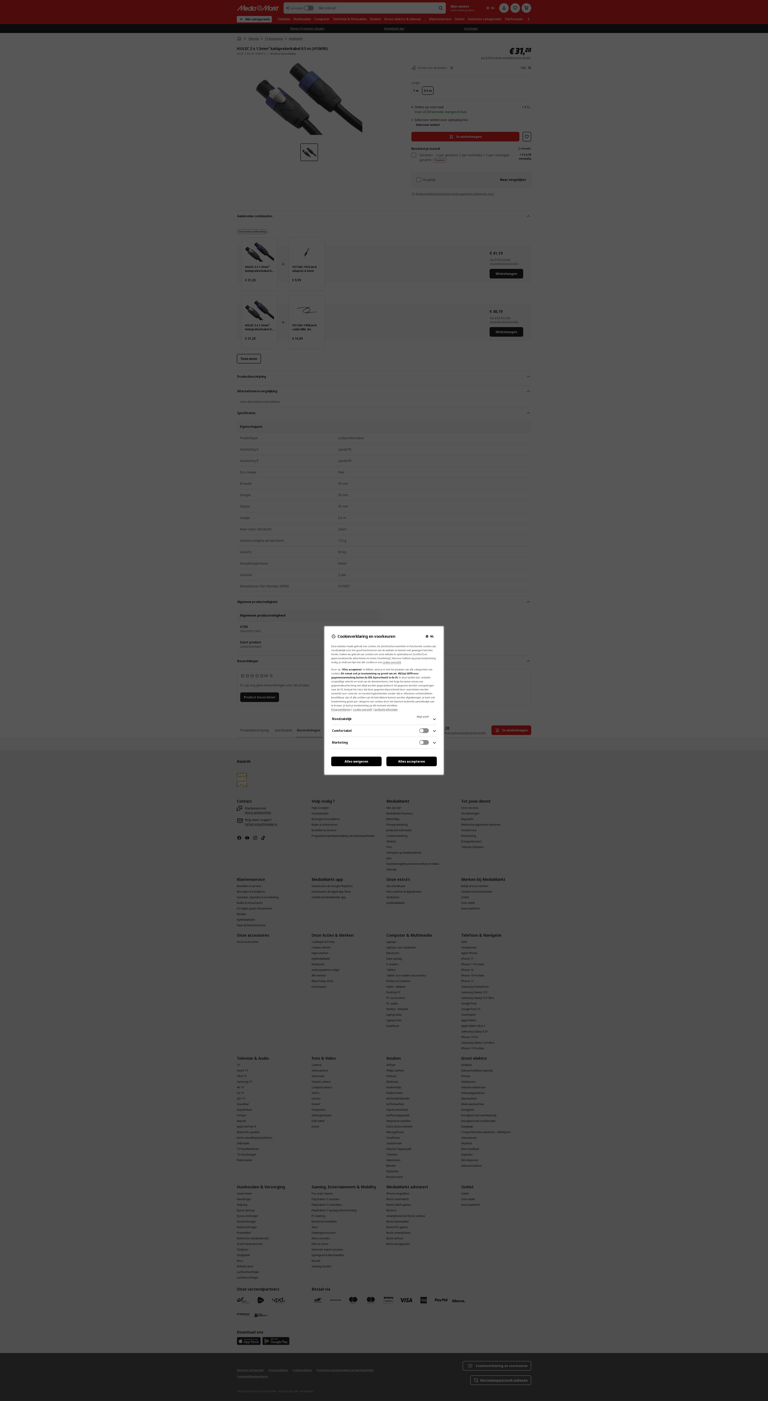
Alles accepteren (411, 761)
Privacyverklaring (340, 709)
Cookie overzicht (362, 709)
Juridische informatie (386, 709)
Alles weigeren (356, 761)
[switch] (424, 730)
